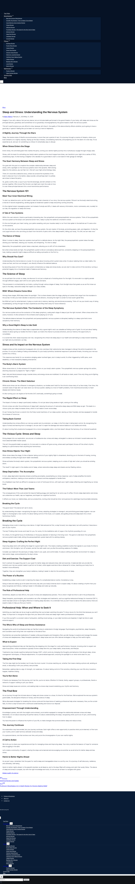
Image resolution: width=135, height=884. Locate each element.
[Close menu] (0, 817)
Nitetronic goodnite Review (13, 54)
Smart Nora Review (11, 50)
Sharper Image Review (12, 52)
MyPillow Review (10, 43)
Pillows (5, 844)
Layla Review (9, 64)
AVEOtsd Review (10, 27)
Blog (5, 77)
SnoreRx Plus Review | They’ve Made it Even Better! (19, 20)
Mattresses (6, 866)
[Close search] (1, 877)
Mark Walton (8, 116)
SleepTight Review (11, 34)
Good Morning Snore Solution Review (15, 23)
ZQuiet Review (10, 25)
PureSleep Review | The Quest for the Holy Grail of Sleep (20, 29)
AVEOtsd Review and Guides (9, 780)
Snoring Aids (8, 75)
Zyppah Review (10, 38)
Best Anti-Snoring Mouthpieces (14, 18)
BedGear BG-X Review (12, 61)
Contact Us (6, 800)
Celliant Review (10, 59)
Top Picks (7, 13)
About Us (6, 798)
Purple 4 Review (10, 71)
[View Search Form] (1, 81)
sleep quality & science (10, 773)
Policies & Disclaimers (9, 796)
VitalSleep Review (10, 36)
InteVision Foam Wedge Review (14, 57)
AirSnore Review (10, 32)
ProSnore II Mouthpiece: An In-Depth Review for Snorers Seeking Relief (23, 785)
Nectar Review (10, 66)
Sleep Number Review (12, 73)
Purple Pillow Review (11, 45)
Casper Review (10, 48)
